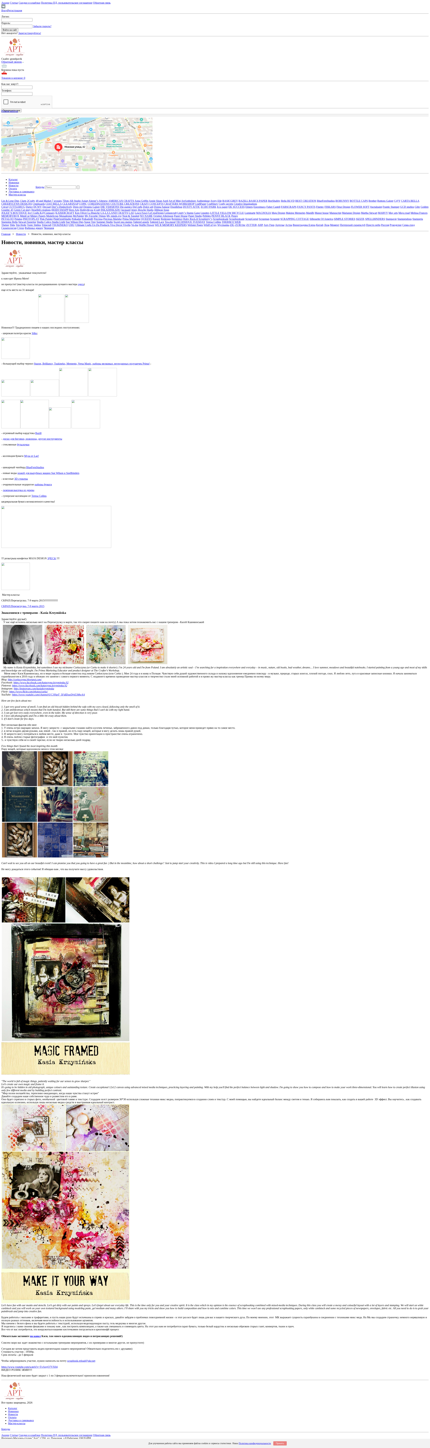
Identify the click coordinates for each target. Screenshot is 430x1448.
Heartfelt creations (41, 209)
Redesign (166, 219)
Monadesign (65, 216)
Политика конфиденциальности (255, 1443)
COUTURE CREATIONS (124, 203)
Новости (13, 185)
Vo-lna (134, 225)
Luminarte (250, 212)
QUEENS (146, 219)
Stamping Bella (9, 222)
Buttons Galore (385, 200)
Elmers (249, 206)
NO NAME (146, 216)
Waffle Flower (146, 225)
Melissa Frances (419, 212)
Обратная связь (102, 2)
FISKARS (330, 206)
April (165, 200)
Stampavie (391, 219)
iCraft (97, 209)
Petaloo (18, 219)
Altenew (103, 200)
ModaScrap (52, 216)
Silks (34, 333)
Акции (5, 2)
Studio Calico (44, 222)
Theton (5, 225)
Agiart (84, 200)
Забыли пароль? (42, 26)
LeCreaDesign (156, 212)
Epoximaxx (259, 206)
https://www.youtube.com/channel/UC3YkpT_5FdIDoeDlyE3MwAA (48, 694)
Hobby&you (86, 209)
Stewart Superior (27, 222)
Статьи (14, 2)
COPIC (83, 203)
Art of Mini (175, 200)
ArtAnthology (188, 200)
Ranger (156, 219)
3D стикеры (21, 478)
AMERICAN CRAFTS (121, 200)
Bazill (38, 433)
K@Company (47, 212)
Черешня (49, 228)
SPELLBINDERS (375, 219)
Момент (334, 225)
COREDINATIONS (99, 203)
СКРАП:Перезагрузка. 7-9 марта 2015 (22, 606)
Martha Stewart (369, 212)
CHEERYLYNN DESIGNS (16, 203)
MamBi (310, 212)
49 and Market (44, 200)
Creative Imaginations (245, 203)
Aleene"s (93, 200)
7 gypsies (57, 200)
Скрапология (8, 228)
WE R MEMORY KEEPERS (171, 225)
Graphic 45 (7, 209)
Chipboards (39, 203)
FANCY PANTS (306, 206)
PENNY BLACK (221, 216)
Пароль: (5, 23)
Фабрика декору (34, 228)
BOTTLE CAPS (359, 200)
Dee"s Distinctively (62, 206)
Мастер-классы (17, 194)
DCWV (37, 206)
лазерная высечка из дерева (18, 490)
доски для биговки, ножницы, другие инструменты (32, 438)
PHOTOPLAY (31, 219)
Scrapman (264, 219)
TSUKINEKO (60, 225)
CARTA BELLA (410, 200)
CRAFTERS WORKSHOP (179, 203)
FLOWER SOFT (360, 206)
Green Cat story (22, 209)
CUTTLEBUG (17, 206)
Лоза (326, 225)
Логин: (5, 16)
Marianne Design (351, 212)
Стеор (20, 228)
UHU (72, 225)
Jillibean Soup (161, 209)
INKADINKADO (110, 209)
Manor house (322, 212)
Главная (5, 234)
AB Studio (75, 200)
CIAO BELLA (54, 203)
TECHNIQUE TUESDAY (190, 222)
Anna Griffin (141, 200)
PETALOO (7, 219)
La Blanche (94, 212)
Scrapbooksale (220, 219)
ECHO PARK (208, 206)
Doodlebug (176, 206)
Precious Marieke (112, 219)
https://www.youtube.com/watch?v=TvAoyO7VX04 (29, 1366)
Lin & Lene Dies (10, 200)
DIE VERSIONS (109, 206)
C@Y (397, 200)
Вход (4, 10)
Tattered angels (141, 222)
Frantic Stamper (391, 206)
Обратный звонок (11, 61)
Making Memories (295, 212)
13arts (23, 200)
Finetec (320, 206)
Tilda (12, 225)
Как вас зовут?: (10, 84)
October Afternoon (163, 216)
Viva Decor (116, 225)
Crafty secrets (226, 203)
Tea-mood (170, 222)
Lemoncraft (170, 212)
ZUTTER (251, 225)
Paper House (181, 216)
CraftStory (212, 203)
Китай (319, 225)
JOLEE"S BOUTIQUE (14, 212)
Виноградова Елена (304, 225)
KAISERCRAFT (64, 212)
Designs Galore (91, 206)
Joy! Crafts (34, 212)
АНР (260, 225)
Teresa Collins (213, 222)
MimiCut (25, 216)
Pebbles (207, 216)
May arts (393, 212)
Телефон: (6, 90)
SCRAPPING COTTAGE (294, 219)
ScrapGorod (251, 219)
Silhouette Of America (321, 219)
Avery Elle (216, 200)
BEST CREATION (305, 200)
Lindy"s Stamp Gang (188, 212)
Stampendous (404, 219)
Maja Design (278, 212)
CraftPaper (200, 203)
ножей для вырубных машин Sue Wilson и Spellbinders (48, 473)
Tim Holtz (21, 225)
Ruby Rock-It (191, 219)
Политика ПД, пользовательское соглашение (66, 2)
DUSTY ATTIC (191, 206)
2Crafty (31, 200)
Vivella (127, 225)
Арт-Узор (269, 225)
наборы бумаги (43, 484)
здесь (81, 284)
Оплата (13, 188)
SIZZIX (360, 219)
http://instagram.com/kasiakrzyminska (34, 688)
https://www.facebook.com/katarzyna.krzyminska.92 (41, 682)
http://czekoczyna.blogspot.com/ (25, 679)
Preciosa (98, 219)
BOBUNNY (342, 200)
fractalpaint (376, 206)
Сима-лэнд (408, 225)
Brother (373, 200)
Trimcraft (46, 225)
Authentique (203, 200)
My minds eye (114, 216)
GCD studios (407, 206)
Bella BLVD (288, 200)
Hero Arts (74, 209)
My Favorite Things (95, 216)
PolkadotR (87, 219)
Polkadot (76, 219)
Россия (385, 225)
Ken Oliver (81, 212)
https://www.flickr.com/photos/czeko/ (28, 691)
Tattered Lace (157, 222)
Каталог (13, 179)
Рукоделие (396, 225)
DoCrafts (137, 206)
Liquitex (205, 212)
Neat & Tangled (130, 216)
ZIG (232, 225)
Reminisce (177, 219)
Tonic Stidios (34, 225)
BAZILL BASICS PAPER (253, 200)
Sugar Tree (90, 222)
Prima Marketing (131, 219)
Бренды (40, 187)
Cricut (4, 206)
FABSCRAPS (288, 206)
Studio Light (58, 222)
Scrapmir (275, 219)
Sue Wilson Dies (74, 222)
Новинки (14, 182)
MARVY (383, 212)
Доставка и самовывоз (21, 191)
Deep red (78, 206)
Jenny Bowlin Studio (142, 209)
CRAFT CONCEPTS (152, 203)
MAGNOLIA (263, 212)
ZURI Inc (240, 225)
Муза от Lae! (31, 456)
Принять (280, 1443)
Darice (29, 206)
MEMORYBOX (10, 216)
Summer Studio (104, 222)
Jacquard (126, 209)
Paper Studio (195, 216)
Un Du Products (101, 225)
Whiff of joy (210, 225)
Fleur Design (343, 206)
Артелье (280, 225)
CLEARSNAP (70, 203)
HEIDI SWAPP (59, 209)
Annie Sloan (155, 200)
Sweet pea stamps (123, 222)
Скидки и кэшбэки (29, 2)
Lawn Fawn (141, 212)
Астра (288, 225)
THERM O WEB (231, 222)
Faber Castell (273, 206)
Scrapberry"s (205, 219)
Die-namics (126, 206)
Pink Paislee (46, 219)
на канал (35, 1336)
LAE (131, 212)
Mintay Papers (38, 216)
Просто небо (373, 225)
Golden (424, 206)
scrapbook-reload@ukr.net (81, 1360)
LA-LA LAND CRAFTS (114, 212)
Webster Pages (195, 225)
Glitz (417, 206)
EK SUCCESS (236, 206)
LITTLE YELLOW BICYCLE (227, 212)
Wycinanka (223, 225)
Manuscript (335, 212)
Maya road (404, 212)
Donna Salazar (162, 206)
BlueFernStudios (326, 200)
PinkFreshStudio (62, 219)
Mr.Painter (78, 216)
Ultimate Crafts (83, 225)
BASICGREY (230, 200)
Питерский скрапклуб (352, 225)
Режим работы (9, 111)
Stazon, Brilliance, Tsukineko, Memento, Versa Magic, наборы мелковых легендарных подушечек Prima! (92, 363)
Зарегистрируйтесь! (29, 33)
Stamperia (417, 219)
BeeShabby (274, 200)
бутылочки (23, 444)
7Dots (65, 200)
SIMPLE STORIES (344, 219)
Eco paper (222, 206)
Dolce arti (148, 206)
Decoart (46, 206)
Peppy (234, 216)
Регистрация (15, 10)
